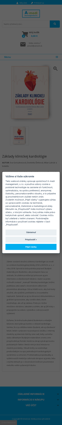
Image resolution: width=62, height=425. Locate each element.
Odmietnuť (31, 232)
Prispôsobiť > (31, 239)
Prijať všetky (31, 247)
